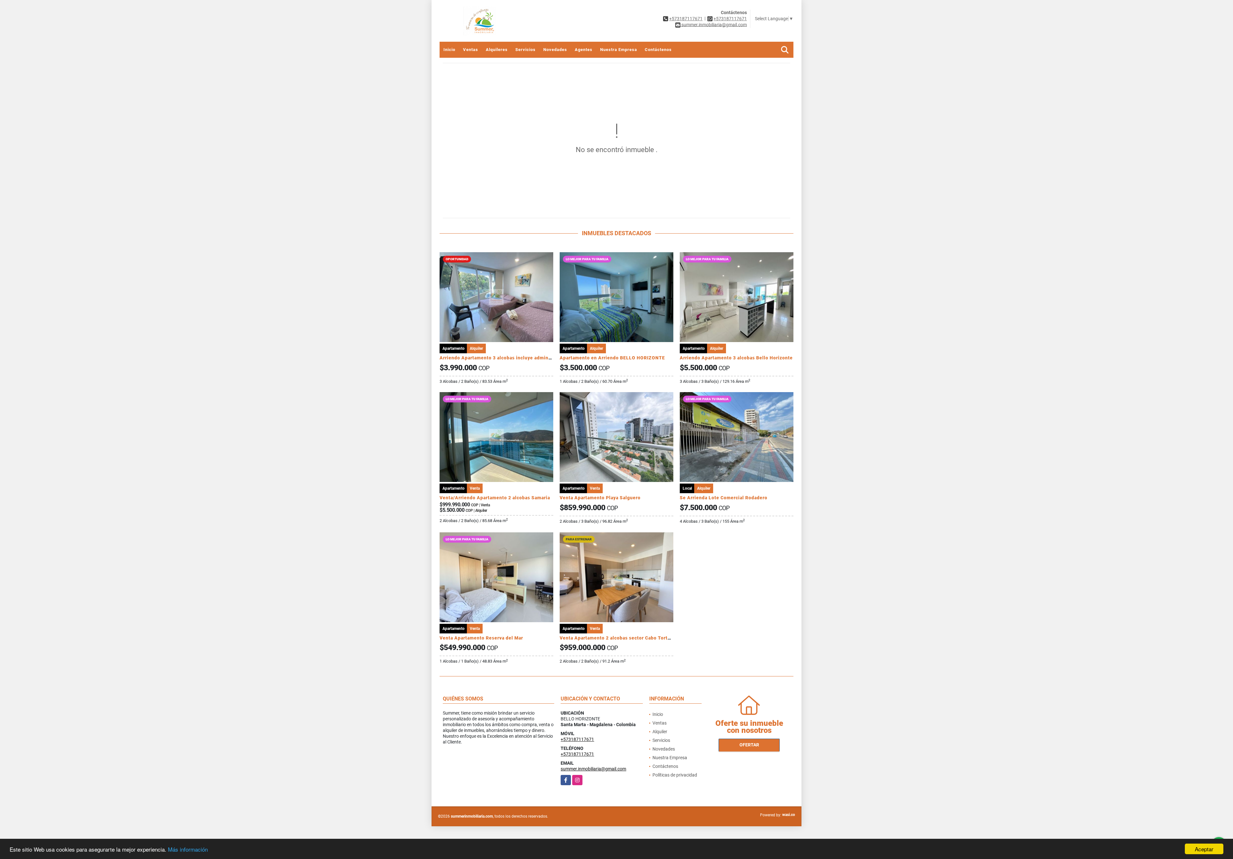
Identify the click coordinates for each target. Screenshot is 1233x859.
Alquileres (497, 49)
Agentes (583, 49)
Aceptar (1204, 849)
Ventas (470, 49)
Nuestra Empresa (618, 49)
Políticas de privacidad (674, 774)
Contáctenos (658, 49)
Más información (188, 849)
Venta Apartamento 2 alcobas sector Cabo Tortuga (618, 637)
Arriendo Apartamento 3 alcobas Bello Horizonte (736, 357)
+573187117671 (686, 18)
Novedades (555, 49)
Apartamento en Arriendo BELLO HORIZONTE (612, 357)
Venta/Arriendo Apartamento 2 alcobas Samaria (495, 497)
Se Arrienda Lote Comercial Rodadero (723, 497)
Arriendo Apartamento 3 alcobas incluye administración (504, 357)
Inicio (449, 49)
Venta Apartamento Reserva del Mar (481, 637)
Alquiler (659, 731)
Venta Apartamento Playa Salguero (600, 497)
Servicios (525, 49)
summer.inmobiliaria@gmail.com (593, 768)
